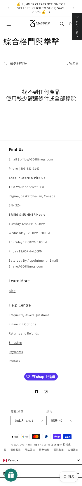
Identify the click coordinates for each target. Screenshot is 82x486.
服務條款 (44, 449)
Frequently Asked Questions (29, 315)
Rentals (14, 361)
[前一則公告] (8, 8)
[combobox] (41, 460)
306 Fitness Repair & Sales (35, 444)
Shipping (15, 342)
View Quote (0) (77, 26)
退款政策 (15, 449)
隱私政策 (30, 449)
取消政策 (73, 449)
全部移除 (65, 98)
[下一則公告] (74, 8)
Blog (12, 291)
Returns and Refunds (24, 333)
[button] (9, 24)
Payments (16, 352)
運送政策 (59, 449)
